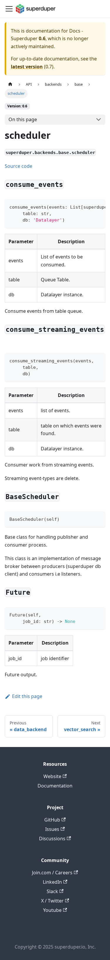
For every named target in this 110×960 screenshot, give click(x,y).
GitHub (52, 820)
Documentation (55, 785)
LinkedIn (52, 882)
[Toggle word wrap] (87, 207)
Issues (52, 829)
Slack (52, 891)
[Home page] (10, 84)
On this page (23, 119)
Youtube (52, 910)
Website (52, 776)
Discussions (52, 838)
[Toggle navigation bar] (9, 8)
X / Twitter (52, 901)
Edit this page (27, 696)
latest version (27, 66)
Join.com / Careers (52, 872)
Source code (18, 166)
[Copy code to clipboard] (98, 207)
